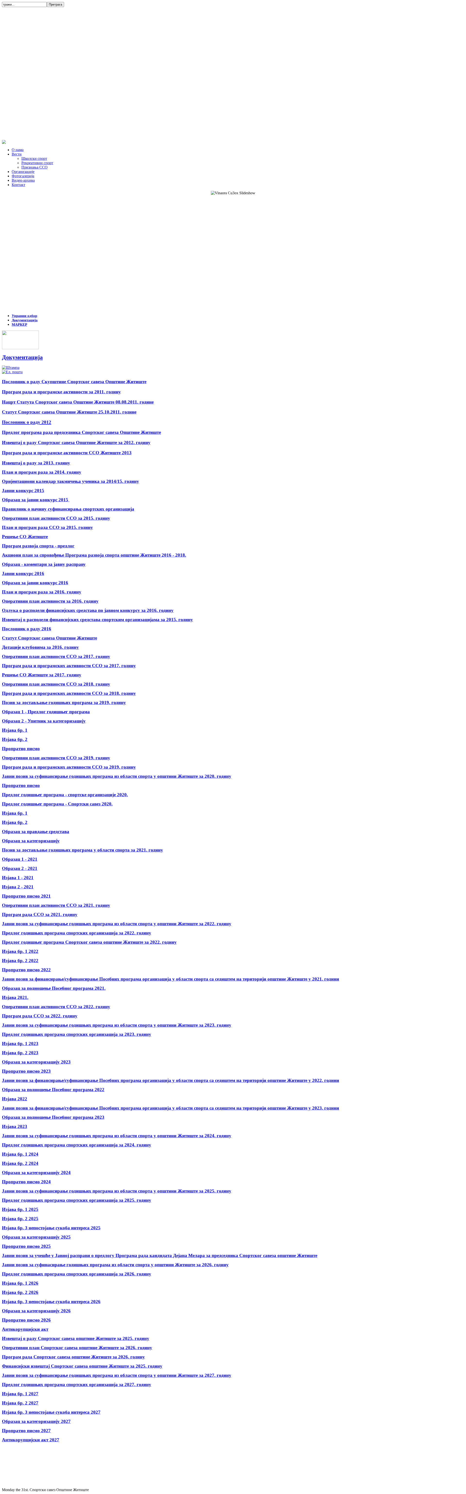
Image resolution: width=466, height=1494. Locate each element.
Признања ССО (34, 167)
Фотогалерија (23, 176)
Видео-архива (23, 180)
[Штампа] (10, 367)
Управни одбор (24, 316)
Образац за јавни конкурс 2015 (35, 499)
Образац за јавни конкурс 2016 (35, 582)
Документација (25, 320)
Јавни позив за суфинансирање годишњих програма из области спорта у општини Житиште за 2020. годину (116, 776)
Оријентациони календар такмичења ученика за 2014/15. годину (70, 481)
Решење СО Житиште (25, 536)
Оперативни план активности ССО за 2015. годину (56, 518)
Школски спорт (34, 158)
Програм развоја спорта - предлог (38, 545)
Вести (17, 154)
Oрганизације (23, 172)
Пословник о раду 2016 (26, 628)
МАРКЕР (19, 324)
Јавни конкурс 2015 (23, 490)
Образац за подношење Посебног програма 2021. (54, 988)
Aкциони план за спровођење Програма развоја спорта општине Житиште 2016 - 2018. (94, 555)
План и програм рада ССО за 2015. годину (47, 527)
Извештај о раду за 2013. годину (36, 462)
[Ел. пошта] (12, 372)
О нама (18, 150)
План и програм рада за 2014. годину (41, 472)
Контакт (18, 185)
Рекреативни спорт (37, 163)
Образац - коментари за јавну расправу (44, 564)
